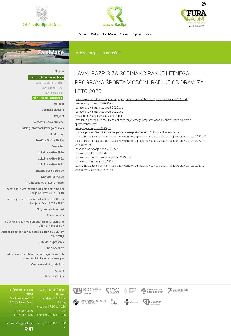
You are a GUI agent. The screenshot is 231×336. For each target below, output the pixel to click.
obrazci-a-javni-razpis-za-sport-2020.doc (99, 107)
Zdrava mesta (55, 215)
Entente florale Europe (50, 170)
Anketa (59, 270)
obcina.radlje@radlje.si (19, 323)
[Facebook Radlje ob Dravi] (31, 328)
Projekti (59, 116)
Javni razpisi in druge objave (46, 77)
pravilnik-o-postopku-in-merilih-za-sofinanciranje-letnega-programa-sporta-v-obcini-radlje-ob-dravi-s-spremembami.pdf (133, 122)
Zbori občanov (55, 248)
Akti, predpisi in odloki (50, 209)
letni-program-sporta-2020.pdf (93, 128)
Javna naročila (54, 92)
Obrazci (59, 103)
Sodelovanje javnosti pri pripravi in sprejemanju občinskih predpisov (34, 223)
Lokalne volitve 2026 (51, 152)
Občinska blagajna (53, 109)
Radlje (95, 34)
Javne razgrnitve (52, 87)
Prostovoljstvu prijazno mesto (45, 182)
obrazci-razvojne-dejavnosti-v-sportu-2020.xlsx (103, 157)
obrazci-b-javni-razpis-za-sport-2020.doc (99, 111)
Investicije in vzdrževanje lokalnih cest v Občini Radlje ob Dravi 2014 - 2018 (35, 191)
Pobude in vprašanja (51, 242)
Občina (124, 34)
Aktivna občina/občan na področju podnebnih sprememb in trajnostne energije (35, 256)
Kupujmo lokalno (142, 34)
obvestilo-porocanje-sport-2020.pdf (97, 149)
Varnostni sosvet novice (48, 122)
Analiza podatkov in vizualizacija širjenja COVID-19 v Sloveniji (32, 234)
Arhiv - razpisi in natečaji (47, 97)
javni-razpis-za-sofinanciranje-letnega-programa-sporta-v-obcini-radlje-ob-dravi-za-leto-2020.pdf (132, 99)
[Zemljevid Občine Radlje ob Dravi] (26, 328)
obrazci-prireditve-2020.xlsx (92, 153)
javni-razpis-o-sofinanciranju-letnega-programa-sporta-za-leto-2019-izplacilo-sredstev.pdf (128, 132)
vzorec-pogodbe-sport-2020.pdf (94, 103)
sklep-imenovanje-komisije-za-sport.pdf (99, 116)
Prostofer (57, 146)
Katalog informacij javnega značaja (42, 128)
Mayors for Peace (52, 176)
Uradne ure (57, 134)
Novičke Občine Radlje (50, 140)
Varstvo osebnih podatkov (47, 264)
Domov (83, 34)
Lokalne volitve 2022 (51, 158)
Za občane (109, 34)
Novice (59, 71)
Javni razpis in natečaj (49, 82)
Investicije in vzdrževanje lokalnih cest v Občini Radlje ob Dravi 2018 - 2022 (35, 201)
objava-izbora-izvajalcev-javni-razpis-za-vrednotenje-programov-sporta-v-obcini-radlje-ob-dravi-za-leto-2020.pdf (141, 136)
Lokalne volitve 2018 (51, 164)
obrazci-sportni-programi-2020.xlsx (96, 161)
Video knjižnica (54, 276)
